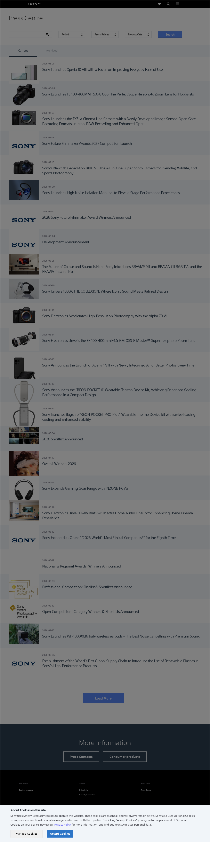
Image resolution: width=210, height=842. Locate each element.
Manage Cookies (26, 833)
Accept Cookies (60, 833)
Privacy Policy (62, 824)
